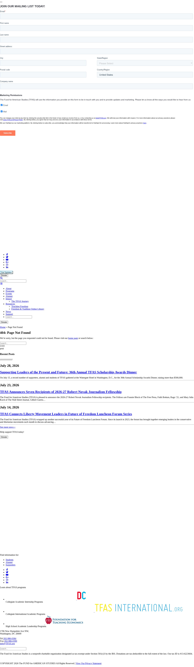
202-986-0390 (10, 641)
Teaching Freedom (19, 306)
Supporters (10, 565)
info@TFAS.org (7, 643)
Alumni (9, 296)
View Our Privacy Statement (88, 663)
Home (3, 327)
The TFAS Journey (20, 301)
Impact (9, 299)
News (8, 311)
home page (73, 338)
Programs (10, 291)
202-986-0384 (9, 638)
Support (9, 314)
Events (9, 293)
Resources (10, 304)
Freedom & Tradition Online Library (27, 309)
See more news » (7, 427)
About (8, 288)
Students (9, 560)
